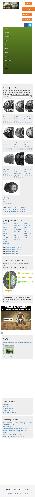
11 (20, 207)
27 (21, 209)
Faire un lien (23, 493)
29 (25, 209)
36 (9, 211)
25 (17, 209)
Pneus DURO (5, 232)
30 (27, 209)
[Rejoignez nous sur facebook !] (26, 25)
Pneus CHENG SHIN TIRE (6, 241)
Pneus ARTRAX (5, 236)
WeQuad (28, 3)
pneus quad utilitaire (14, 249)
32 (30, 209)
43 (23, 211)
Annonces (7, 36)
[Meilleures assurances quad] (16, 317)
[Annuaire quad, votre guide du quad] (11, 4)
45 (27, 211)
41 (19, 211)
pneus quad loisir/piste (15, 247)
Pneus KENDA (5, 228)
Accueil (6, 29)
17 (31, 207)
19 (5, 209)
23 (13, 209)
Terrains (6, 56)
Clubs (6, 52)
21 (9, 209)
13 (24, 207)
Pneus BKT (17, 231)
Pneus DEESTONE (28, 225)
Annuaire (6, 32)
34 (5, 211)
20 (7, 209)
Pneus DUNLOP (17, 225)
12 (22, 207)
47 (30, 211)
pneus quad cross (13, 253)
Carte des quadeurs (28, 9)
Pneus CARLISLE (27, 232)
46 (29, 211)
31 (29, 209)
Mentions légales (12, 493)
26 (19, 209)
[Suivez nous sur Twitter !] (30, 25)
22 (11, 209)
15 (28, 207)
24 (15, 209)
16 (30, 207)
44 (25, 211)
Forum (6, 68)
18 (3, 209)
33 (3, 211)
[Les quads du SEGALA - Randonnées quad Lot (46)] (8, 349)
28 (23, 209)
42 (21, 211)
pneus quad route (13, 251)
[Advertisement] (18, 78)
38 (13, 211)
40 (17, 211)
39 (15, 211)
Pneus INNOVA (27, 228)
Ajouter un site (26, 14)
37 (11, 211)
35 (7, 211)
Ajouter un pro (27, 19)
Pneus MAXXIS (16, 236)
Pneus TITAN (26, 236)
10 (18, 207)
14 (26, 207)
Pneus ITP (17, 239)
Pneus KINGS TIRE (17, 228)
